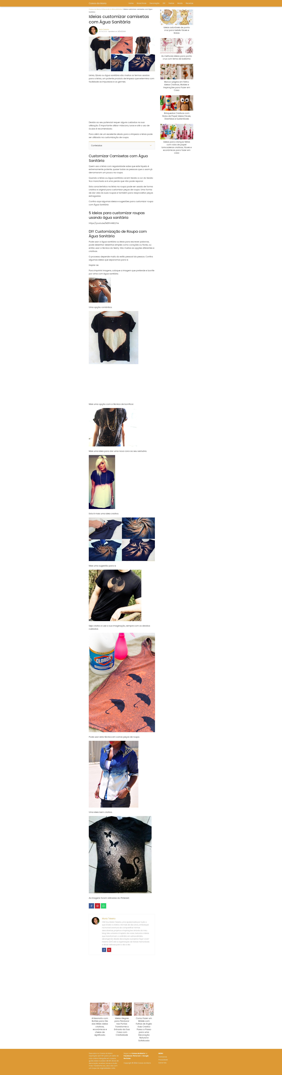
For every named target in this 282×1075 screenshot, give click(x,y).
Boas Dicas (141, 3)
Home (131, 3)
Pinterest (137, 1056)
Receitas (189, 3)
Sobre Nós (162, 1063)
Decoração (155, 3)
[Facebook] (91, 906)
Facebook (128, 1056)
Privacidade (163, 1060)
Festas (171, 3)
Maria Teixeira (104, 29)
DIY (164, 3)
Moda (180, 3)
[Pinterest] (97, 906)
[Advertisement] (122, 102)
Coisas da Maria (97, 3)
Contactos (162, 1057)
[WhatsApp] (103, 906)
